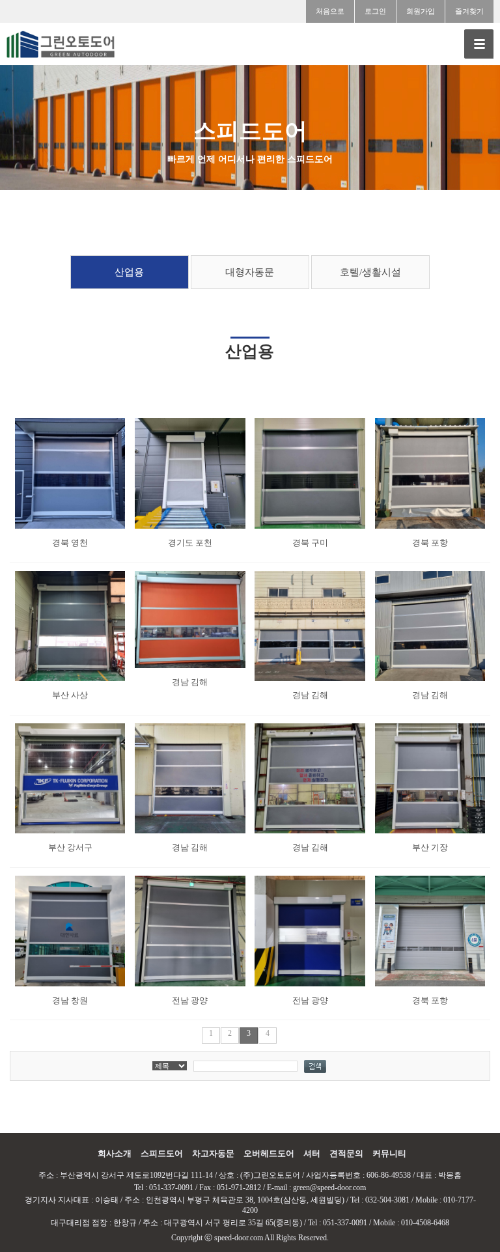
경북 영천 (70, 543)
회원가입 (420, 11)
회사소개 (115, 1153)
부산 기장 (430, 847)
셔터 (311, 1153)
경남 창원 (70, 1000)
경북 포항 (430, 543)
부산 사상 (70, 695)
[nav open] (478, 44)
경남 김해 (190, 682)
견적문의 (346, 1153)
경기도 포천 (190, 543)
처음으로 (330, 11)
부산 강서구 (70, 847)
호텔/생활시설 (370, 272)
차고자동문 (213, 1153)
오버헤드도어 (268, 1153)
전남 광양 (190, 1000)
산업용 (129, 272)
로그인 (375, 11)
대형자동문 (249, 272)
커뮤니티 (389, 1153)
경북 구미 (310, 543)
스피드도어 (162, 1153)
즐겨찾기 (469, 11)
